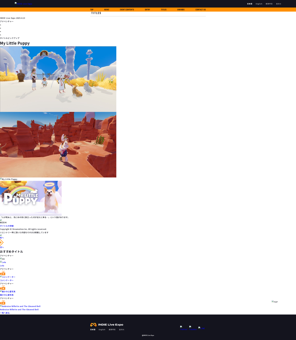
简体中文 (269, 4)
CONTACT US (201, 9)
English (259, 4)
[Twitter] (184, 328)
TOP (91, 9)
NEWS (106, 9)
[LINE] (202, 328)
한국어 (278, 4)
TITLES (163, 9)
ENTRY (147, 9)
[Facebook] (193, 328)
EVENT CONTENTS (127, 9)
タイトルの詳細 (7, 225)
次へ (2, 247)
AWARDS (181, 9)
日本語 (249, 4)
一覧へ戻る (5, 312)
